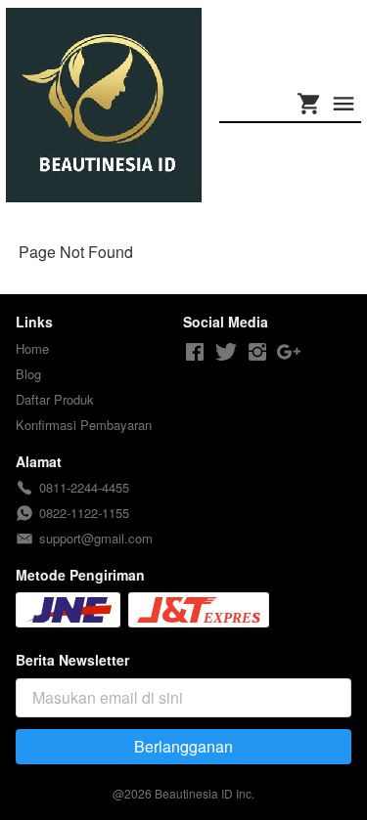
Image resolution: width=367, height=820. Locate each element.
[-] (194, 352)
